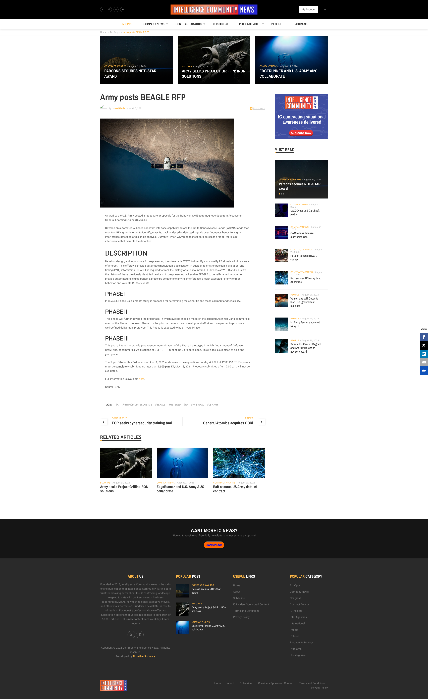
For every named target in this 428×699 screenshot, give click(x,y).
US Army (213, 404)
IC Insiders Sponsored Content (251, 605)
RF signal (198, 404)
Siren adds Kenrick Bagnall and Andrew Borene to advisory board (305, 348)
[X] (424, 345)
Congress (295, 598)
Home (103, 32)
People (276, 24)
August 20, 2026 (246, 482)
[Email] (424, 362)
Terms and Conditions (246, 611)
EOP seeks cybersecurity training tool (142, 423)
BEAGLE (160, 404)
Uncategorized (298, 655)
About (236, 592)
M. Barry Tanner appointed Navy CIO (305, 324)
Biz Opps (126, 24)
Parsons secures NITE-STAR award (130, 73)
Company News (154, 24)
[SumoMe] (424, 370)
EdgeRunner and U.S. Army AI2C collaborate (288, 73)
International (297, 624)
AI (118, 404)
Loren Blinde (118, 108)
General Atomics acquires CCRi (228, 423)
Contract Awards (189, 24)
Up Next (248, 418)
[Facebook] (424, 337)
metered (175, 404)
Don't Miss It (119, 418)
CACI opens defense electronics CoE (301, 235)
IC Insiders (220, 24)
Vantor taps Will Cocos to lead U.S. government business (304, 302)
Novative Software (144, 656)
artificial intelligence (138, 404)
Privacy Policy (241, 617)
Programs (300, 24)
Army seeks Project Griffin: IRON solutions (213, 73)
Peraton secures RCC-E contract (303, 257)
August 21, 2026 (137, 66)
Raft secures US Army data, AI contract (235, 488)
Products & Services (302, 643)
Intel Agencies (249, 24)
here (141, 379)
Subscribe (239, 598)
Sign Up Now (214, 545)
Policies (294, 636)
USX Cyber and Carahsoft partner (304, 212)
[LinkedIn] (424, 354)
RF (186, 404)
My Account (308, 10)
